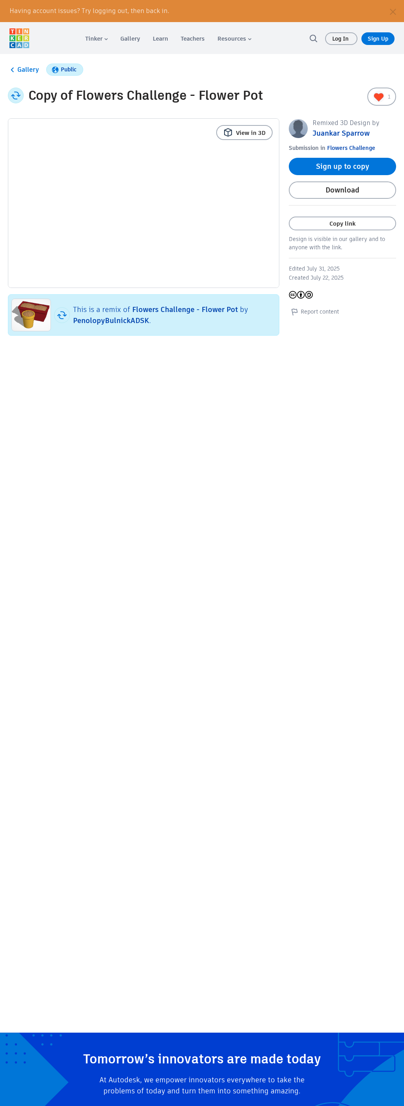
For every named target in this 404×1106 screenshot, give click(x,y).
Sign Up (378, 39)
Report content (320, 312)
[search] (313, 38)
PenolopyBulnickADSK (111, 320)
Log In (341, 39)
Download (342, 190)
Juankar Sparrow (341, 133)
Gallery (28, 69)
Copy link (342, 223)
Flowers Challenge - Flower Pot (185, 309)
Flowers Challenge (351, 148)
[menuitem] (96, 38)
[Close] (393, 11)
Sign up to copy (342, 166)
